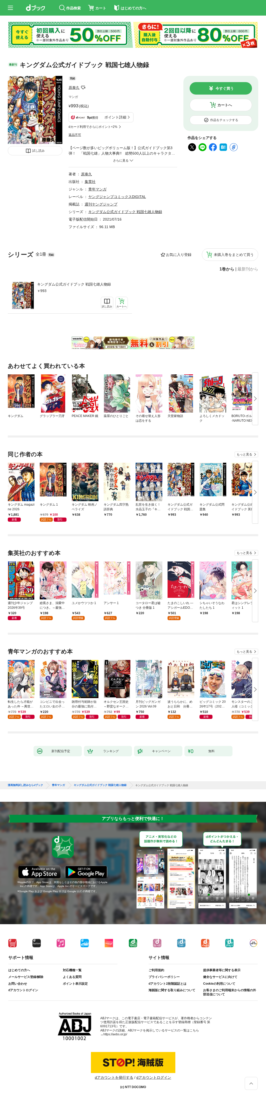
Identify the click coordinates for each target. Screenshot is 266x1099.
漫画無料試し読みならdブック (25, 785)
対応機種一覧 (72, 970)
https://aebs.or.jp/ (115, 1034)
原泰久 (74, 87)
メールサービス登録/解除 (25, 977)
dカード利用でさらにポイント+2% (93, 127)
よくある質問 (72, 977)
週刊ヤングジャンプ (101, 204)
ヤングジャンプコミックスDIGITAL (117, 197)
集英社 (90, 182)
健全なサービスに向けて (220, 977)
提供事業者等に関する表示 (222, 970)
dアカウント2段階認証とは (168, 983)
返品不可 (75, 135)
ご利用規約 (156, 970)
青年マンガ (97, 189)
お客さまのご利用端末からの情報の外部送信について (229, 992)
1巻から (227, 269)
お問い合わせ (17, 983)
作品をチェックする (224, 120)
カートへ (224, 105)
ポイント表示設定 (75, 983)
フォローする (83, 87)
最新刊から (247, 269)
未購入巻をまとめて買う (234, 255)
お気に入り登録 (178, 255)
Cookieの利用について (219, 983)
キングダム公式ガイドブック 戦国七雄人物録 (74, 284)
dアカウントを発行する (114, 1077)
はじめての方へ (19, 970)
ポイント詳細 (115, 117)
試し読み (38, 151)
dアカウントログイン (23, 990)
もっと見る (244, 454)
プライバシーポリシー (164, 977)
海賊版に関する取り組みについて (172, 990)
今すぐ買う (225, 88)
